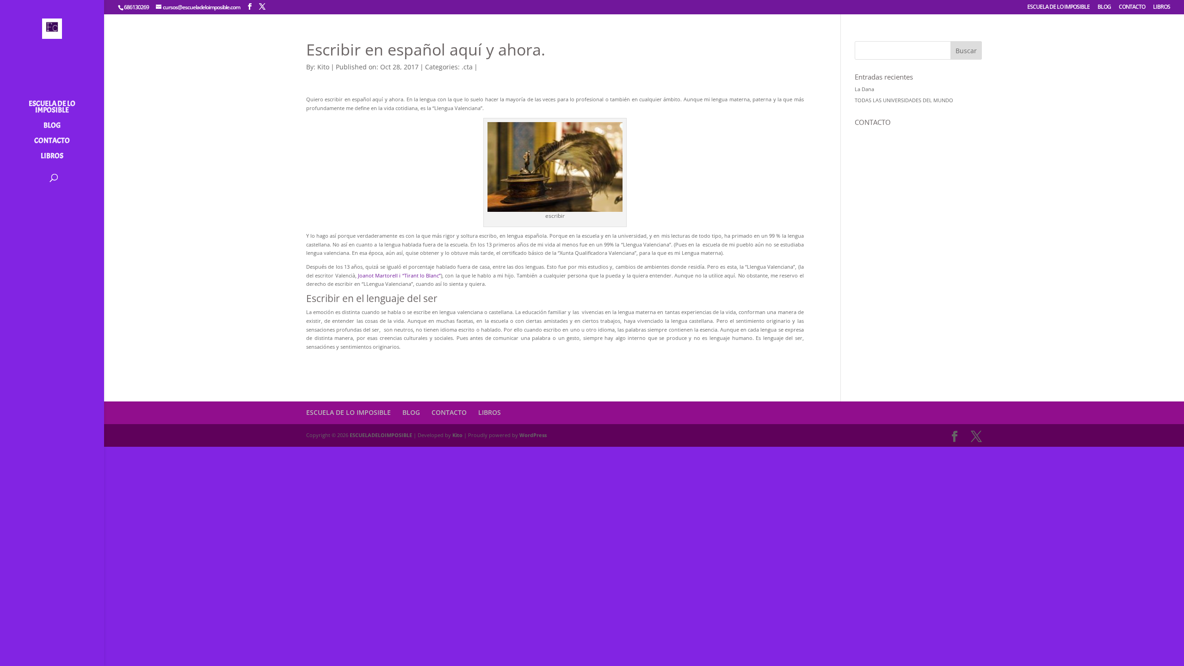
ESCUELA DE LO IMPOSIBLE (1058, 7)
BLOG (1104, 7)
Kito (323, 66)
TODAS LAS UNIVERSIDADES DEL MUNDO (904, 100)
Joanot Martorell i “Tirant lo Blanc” (399, 275)
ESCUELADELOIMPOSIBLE (381, 435)
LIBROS (1161, 7)
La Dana (864, 89)
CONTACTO (1132, 7)
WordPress (533, 435)
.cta (467, 66)
